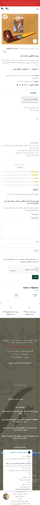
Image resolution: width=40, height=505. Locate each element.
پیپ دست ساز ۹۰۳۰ (29, 312)
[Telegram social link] (17, 85)
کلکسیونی (35, 78)
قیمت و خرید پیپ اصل (27, 48)
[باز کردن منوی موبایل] (37, 9)
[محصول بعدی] (3, 52)
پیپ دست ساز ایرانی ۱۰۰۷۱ (10, 312)
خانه (36, 48)
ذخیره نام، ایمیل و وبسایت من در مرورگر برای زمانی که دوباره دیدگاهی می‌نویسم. (20, 260)
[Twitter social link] (25, 85)
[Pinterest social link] (22, 85)
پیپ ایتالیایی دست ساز (25, 81)
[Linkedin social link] (20, 85)
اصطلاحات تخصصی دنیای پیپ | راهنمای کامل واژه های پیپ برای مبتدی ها (20, 420)
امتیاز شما (34, 214)
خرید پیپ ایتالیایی (12, 48)
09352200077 (16, 357)
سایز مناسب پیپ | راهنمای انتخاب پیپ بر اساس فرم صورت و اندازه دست (20, 429)
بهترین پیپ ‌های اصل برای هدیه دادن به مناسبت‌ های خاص (20, 412)
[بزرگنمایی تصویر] (35, 41)
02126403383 (16, 354)
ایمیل (36, 250)
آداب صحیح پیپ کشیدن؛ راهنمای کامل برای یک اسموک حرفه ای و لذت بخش (20, 437)
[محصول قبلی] (7, 52)
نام (36, 241)
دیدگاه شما (34, 218)
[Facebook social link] (28, 85)
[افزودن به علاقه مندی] (29, 307)
